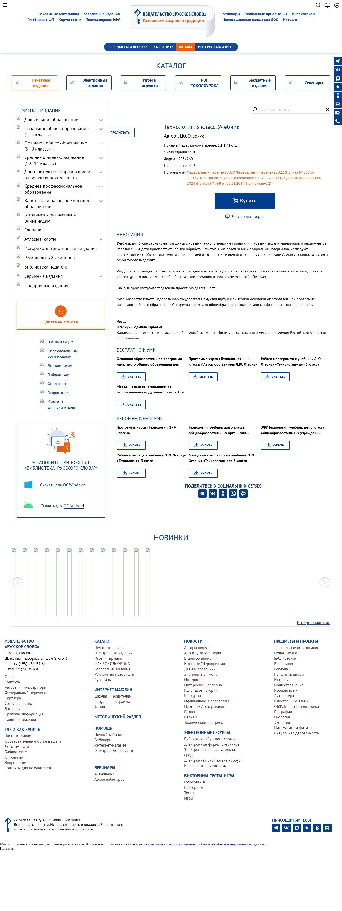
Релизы (190, 717)
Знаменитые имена (200, 674)
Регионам (282, 669)
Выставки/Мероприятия (204, 663)
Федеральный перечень (25, 692)
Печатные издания (110, 647)
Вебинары (231, 14)
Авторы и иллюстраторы (26, 687)
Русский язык (285, 690)
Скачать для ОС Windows (63, 485)
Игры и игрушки (108, 658)
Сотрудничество (18, 703)
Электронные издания (113, 652)
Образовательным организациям (33, 741)
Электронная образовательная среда (210, 752)
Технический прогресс (203, 722)
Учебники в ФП (41, 19)
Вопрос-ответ (16, 762)
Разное (190, 711)
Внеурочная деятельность (296, 733)
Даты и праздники (199, 669)
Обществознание (289, 685)
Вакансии (13, 708)
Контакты (12, 682)
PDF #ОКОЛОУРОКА (112, 663)
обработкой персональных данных (238, 844)
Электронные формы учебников (211, 744)
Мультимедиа (285, 652)
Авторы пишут (196, 647)
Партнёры (13, 698)
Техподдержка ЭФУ (103, 19)
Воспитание (284, 663)
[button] (324, 582)
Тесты (189, 792)
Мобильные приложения (266, 14)
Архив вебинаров (109, 779)
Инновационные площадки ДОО (250, 19)
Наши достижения (20, 719)
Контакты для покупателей (28, 767)
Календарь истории (201, 690)
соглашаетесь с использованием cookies (175, 844)
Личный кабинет (108, 734)
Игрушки (290, 19)
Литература (284, 695)
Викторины (193, 787)
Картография (70, 19)
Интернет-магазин (313, 622)
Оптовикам (14, 757)
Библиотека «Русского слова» (209, 738)
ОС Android (74, 505)
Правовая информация (24, 714)
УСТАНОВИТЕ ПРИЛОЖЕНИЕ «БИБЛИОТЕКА (60, 465)
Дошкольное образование (296, 647)
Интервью (192, 679)
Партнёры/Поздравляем (205, 706)
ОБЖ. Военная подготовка (296, 706)
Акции (99, 706)
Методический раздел (117, 717)
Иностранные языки (291, 701)
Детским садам (18, 746)
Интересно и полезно (203, 685)
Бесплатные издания (102, 14)
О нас (9, 676)
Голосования (195, 782)
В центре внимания (201, 658)
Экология (282, 722)
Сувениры (102, 679)
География (283, 711)
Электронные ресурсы (113, 750)
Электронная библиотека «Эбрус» (213, 760)
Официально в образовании (208, 701)
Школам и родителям (112, 696)
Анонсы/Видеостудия (202, 652)
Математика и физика (293, 727)
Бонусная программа (112, 701)
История (281, 679)
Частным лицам (18, 735)
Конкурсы (192, 695)
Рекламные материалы (58, 14)
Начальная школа (289, 674)
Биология (282, 717)
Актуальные (104, 774)
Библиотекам (303, 14)
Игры (188, 798)
